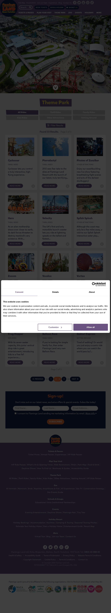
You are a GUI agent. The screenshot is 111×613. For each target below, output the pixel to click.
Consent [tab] (19, 292)
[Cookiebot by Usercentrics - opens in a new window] (96, 284)
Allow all (90, 327)
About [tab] (92, 292)
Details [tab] (55, 292)
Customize (53, 327)
